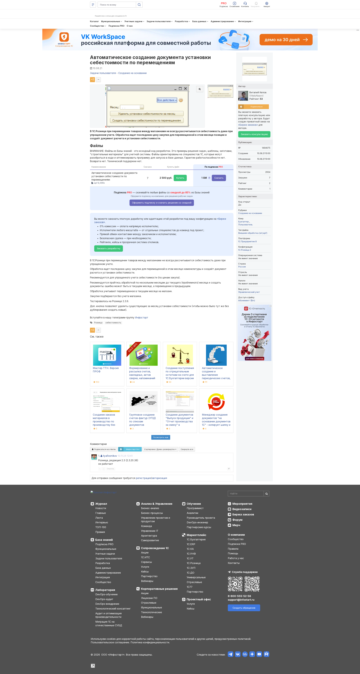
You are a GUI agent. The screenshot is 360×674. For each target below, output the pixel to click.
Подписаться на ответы (105, 449)
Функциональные (105, 548)
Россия (242, 266)
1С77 (189, 586)
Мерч (236, 525)
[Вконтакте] (238, 654)
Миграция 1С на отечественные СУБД (108, 623)
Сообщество (103, 582)
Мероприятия (242, 503)
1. (99, 455)
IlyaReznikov (110, 455)
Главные (100, 512)
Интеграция (102, 577)
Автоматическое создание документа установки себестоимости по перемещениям (150, 59)
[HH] (245, 654)
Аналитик (192, 512)
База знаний (104, 539)
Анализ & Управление (156, 503)
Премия (100, 531)
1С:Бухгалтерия (196, 539)
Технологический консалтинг (112, 608)
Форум (237, 519)
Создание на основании (250, 213)
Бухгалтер (243, 221)
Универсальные (196, 577)
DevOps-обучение (106, 594)
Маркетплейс (196, 535)
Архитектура (149, 535)
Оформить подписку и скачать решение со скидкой (161, 202)
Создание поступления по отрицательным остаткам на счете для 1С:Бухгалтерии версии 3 (180, 375)
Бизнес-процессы (152, 512)
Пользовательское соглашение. (110, 642)
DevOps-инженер (197, 522)
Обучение (194, 503)
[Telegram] (230, 654)
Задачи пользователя (108, 558)
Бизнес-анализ (150, 508)
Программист (195, 508)
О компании (236, 534)
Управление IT (149, 530)
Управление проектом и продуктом (155, 519)
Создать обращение (244, 607)
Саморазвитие (150, 540)
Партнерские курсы (199, 527)
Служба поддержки (245, 571)
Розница (98, 322)
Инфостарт (141, 317)
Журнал (101, 503)
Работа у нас (236, 558)
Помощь (233, 553)
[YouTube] (259, 654)
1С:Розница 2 (244, 250)
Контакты (234, 562)
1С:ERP (191, 544)
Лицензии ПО (149, 598)
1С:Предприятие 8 (247, 241)
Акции (144, 552)
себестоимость (113, 322)
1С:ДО (190, 572)
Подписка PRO (104, 544)
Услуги (145, 566)
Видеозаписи (241, 509)
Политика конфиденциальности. (150, 642)
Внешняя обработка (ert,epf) (252, 233)
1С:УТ (190, 558)
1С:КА (190, 548)
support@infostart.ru (241, 599)
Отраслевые (148, 602)
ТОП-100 (100, 527)
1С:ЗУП (191, 567)
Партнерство (149, 576)
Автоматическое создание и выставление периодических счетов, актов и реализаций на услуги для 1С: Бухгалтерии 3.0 (216, 378)
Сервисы (146, 561)
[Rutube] (266, 654)
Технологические (151, 612)
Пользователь (245, 224)
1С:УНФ (191, 553)
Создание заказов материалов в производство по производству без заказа (104, 421)
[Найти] (266, 493)
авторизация (159, 478)
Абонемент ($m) (246, 300)
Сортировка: (159, 449)
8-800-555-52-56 (239, 596)
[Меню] (93, 5)
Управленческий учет (249, 292)
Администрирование (108, 572)
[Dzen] (252, 654)
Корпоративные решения (159, 588)
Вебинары (147, 581)
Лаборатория (105, 590)
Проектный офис (199, 599)
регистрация (143, 478)
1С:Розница (194, 563)
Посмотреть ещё (160, 437)
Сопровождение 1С (155, 548)
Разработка (102, 563)
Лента (99, 517)
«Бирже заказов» (248, 124)
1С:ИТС (145, 557)
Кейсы (145, 571)
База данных (103, 567)
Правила (233, 548)
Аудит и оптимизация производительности (108, 615)
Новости (100, 508)
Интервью (101, 522)
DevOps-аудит (104, 599)
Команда (146, 526)
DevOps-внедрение (107, 603)
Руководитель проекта (201, 517)
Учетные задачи (105, 553)
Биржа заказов (243, 514)
